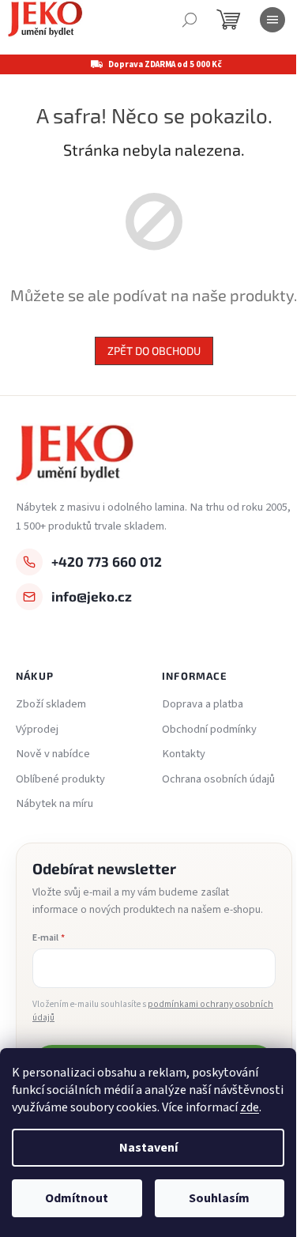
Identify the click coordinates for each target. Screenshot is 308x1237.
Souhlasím (219, 1198)
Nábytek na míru (54, 804)
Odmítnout (76, 1198)
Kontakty (183, 754)
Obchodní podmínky (209, 729)
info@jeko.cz (91, 596)
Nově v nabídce (53, 754)
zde (249, 1107)
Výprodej (37, 729)
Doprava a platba (202, 704)
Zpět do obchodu (154, 350)
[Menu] (272, 20)
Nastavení (148, 1147)
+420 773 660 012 (106, 561)
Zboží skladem (51, 704)
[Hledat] (189, 20)
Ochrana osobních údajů (218, 779)
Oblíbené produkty (60, 779)
